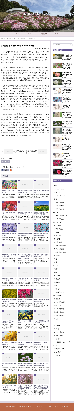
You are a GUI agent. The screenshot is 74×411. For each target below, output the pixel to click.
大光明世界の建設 (60, 302)
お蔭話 (58, 339)
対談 (55, 272)
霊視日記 (57, 329)
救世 (55, 262)
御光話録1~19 (60, 292)
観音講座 (57, 299)
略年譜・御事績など (60, 332)
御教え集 (57, 282)
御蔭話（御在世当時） (64, 342)
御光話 (56, 285)
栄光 (55, 259)
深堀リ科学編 (60, 202)
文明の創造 (57, 225)
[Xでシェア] (2, 161)
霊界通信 (57, 325)
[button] (8, 161)
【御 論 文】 (58, 222)
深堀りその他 (60, 209)
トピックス (56, 192)
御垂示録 (57, 279)
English (55, 185)
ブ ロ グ (56, 345)
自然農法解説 (58, 242)
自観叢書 (57, 239)
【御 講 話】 (58, 265)
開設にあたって (58, 212)
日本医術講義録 (59, 312)
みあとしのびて (59, 335)
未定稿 (56, 319)
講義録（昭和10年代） (61, 315)
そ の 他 (56, 322)
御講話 (56, 269)
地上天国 (57, 255)
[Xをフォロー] (5, 170)
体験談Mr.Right (59, 349)
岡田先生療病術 (59, 309)
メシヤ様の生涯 (59, 219)
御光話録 (58, 289)
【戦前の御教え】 (58, 295)
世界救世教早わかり (60, 245)
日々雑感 (57, 355)
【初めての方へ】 (60, 195)
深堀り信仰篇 (60, 205)
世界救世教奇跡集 (60, 252)
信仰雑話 (57, 232)
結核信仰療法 (58, 229)
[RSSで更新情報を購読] (11, 170)
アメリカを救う (59, 249)
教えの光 (57, 275)
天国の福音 (57, 235)
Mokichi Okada (59, 189)
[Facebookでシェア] (5, 161)
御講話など (57, 305)
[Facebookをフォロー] (8, 170)
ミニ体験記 (57, 352)
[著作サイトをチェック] (2, 170)
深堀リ (56, 199)
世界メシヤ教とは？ (60, 215)
